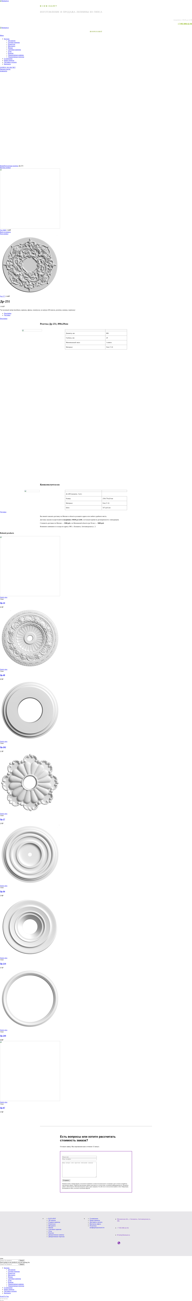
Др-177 (2, 296)
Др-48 (2, 675)
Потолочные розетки (11, 166)
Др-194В (3, 230)
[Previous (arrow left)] (1, 1300)
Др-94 (2, 891)
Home (2, 166)
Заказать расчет (5, 69)
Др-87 (2, 1108)
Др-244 (3, 1036)
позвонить (3, 71)
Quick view (3, 597)
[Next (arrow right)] (3, 1300)
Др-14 (2, 603)
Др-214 (3, 964)
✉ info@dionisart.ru (123, 1235)
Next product (4, 234)
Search (22, 1260)
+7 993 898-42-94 (185, 24)
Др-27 (2, 819)
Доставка (7, 315)
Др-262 (3, 747)
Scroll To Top (4, 1296)
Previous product (5, 167)
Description (7, 313)
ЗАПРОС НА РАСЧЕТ (8, 67)
